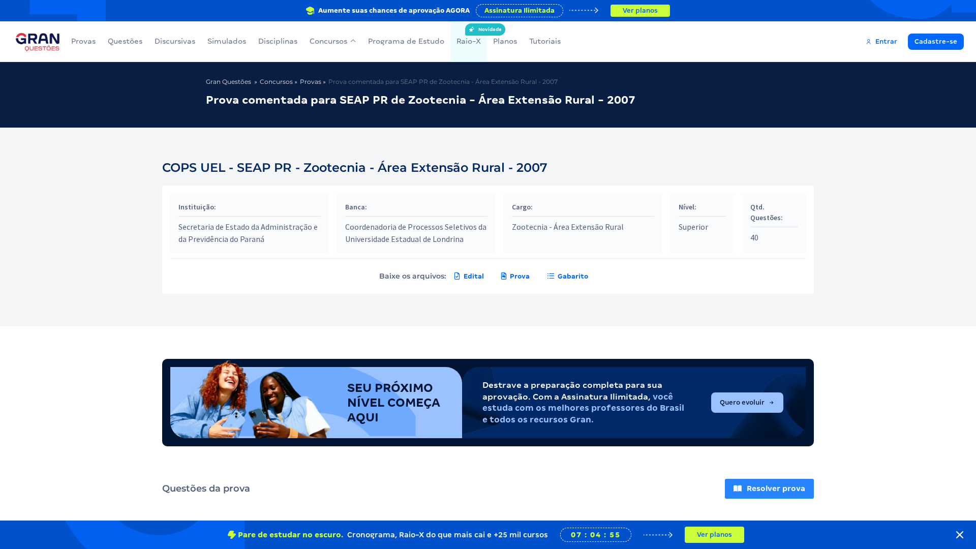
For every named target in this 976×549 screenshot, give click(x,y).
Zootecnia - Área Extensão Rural (568, 227)
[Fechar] (960, 535)
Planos (505, 41)
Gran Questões (228, 81)
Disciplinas (277, 41)
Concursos (328, 41)
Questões (125, 41)
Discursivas (175, 41)
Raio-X (468, 36)
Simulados (226, 41)
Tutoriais (545, 41)
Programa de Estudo (406, 41)
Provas (83, 41)
